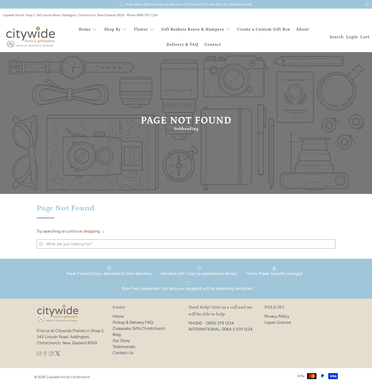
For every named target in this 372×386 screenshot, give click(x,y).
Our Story (121, 340)
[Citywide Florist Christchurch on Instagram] (51, 354)
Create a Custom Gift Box (263, 29)
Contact (212, 44)
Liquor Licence (277, 322)
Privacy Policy (276, 316)
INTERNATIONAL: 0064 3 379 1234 (221, 329)
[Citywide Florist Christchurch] (31, 37)
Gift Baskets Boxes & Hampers (192, 29)
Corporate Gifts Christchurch (139, 328)
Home (85, 29)
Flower (141, 29)
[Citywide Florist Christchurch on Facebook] (45, 354)
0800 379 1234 (220, 323)
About (302, 29)
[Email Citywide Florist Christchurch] (39, 354)
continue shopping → (85, 231)
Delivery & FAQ (182, 44)
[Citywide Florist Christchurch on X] (57, 354)
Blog (117, 334)
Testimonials (124, 346)
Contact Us (123, 352)
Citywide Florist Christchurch (68, 377)
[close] (366, 4)
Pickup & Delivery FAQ (133, 322)
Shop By (112, 29)
